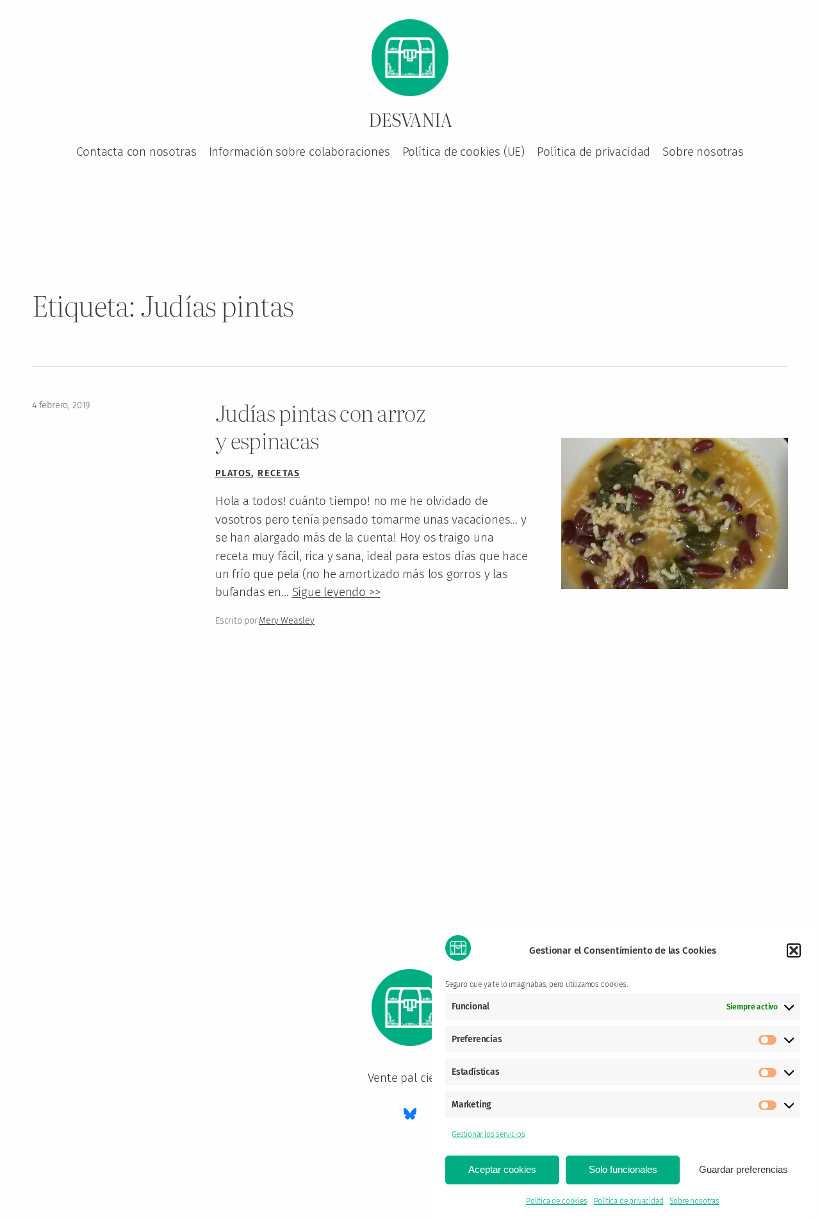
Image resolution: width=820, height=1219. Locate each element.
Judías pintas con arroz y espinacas (320, 426)
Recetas (279, 473)
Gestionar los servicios (488, 1134)
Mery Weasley (287, 620)
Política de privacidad (629, 1201)
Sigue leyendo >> (336, 592)
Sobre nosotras (694, 1201)
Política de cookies (556, 1201)
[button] (793, 950)
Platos (233, 473)
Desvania (410, 119)
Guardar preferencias (743, 1169)
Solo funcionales (623, 1169)
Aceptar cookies (502, 1169)
